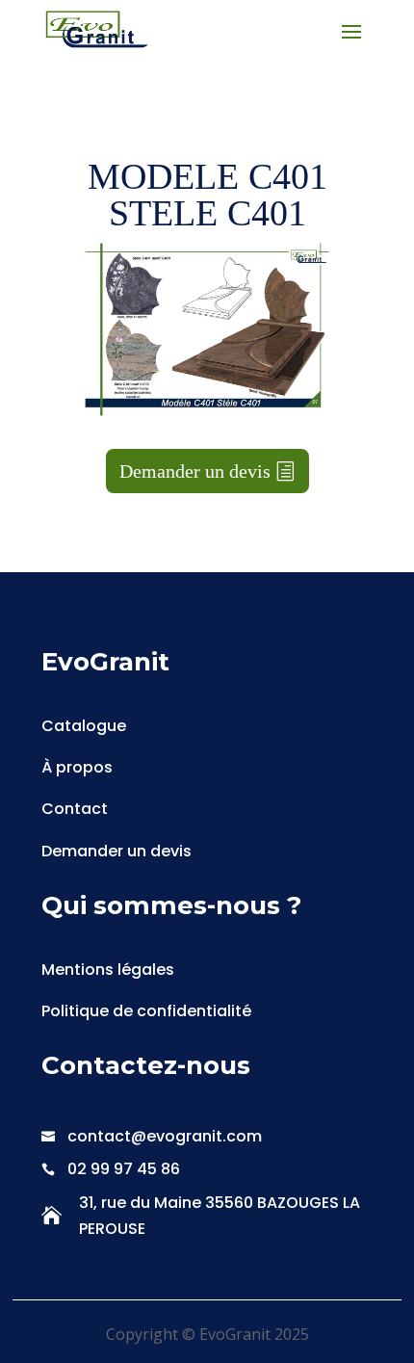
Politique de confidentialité (146, 1011)
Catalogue (83, 726)
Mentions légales (107, 969)
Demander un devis (195, 471)
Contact (74, 809)
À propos (77, 767)
